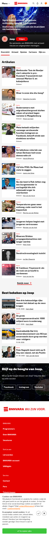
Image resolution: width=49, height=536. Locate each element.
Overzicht (5, 52)
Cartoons (33, 52)
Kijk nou (42, 52)
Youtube (38, 387)
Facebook (9, 387)
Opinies (23, 52)
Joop (12, 39)
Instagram (24, 387)
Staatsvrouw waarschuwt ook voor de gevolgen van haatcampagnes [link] (23, 27)
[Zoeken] (33, 3)
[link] (24, 283)
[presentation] (24, 20)
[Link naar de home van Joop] (5, 39)
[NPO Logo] (45, 3)
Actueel (15, 52)
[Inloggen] (41, 3)
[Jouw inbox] (37, 3)
